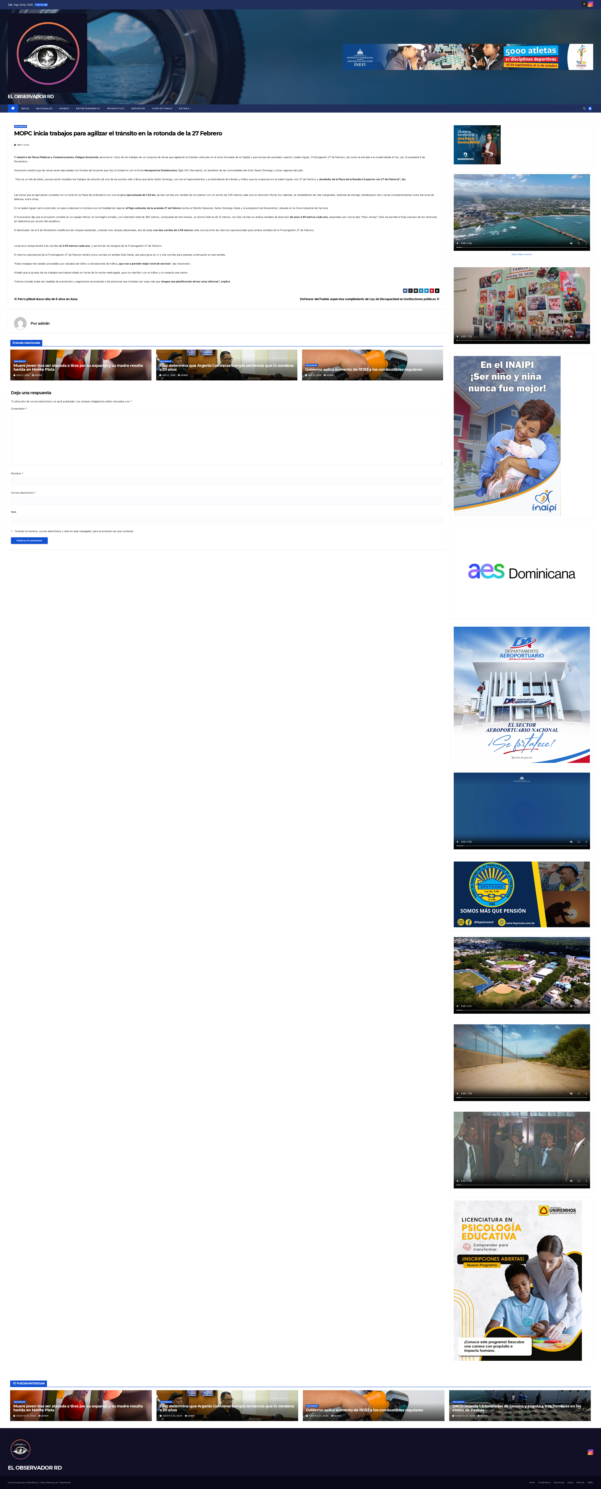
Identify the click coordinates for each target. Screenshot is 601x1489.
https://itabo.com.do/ (522, 254)
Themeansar (64, 1482)
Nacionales (44, 108)
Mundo (64, 108)
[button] (584, 108)
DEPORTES (138, 108)
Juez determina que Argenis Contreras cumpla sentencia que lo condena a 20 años (226, 367)
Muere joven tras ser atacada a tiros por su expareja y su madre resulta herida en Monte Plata (78, 367)
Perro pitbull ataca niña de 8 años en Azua (47, 299)
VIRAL (590, 1482)
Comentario (19, 408)
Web (13, 512)
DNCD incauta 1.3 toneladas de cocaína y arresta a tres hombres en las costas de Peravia (516, 1408)
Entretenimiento (88, 108)
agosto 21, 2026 (26, 1416)
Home (532, 1482)
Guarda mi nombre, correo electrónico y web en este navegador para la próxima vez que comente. (74, 531)
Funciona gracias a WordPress (23, 1482)
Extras (184, 108)
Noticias (580, 1482)
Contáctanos (162, 108)
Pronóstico (115, 108)
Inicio (25, 108)
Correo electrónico (23, 492)
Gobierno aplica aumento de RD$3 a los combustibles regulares (363, 369)
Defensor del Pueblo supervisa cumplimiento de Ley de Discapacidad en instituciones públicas (368, 299)
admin (44, 323)
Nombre (17, 473)
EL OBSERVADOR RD (31, 96)
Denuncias (559, 1482)
